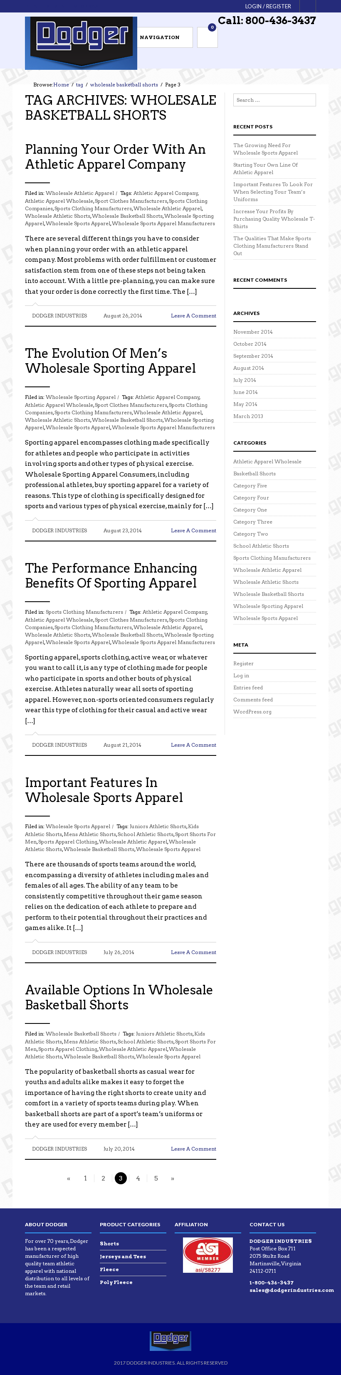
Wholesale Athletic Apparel (80, 193)
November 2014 (253, 332)
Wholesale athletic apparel (167, 208)
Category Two (250, 534)
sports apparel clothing (67, 842)
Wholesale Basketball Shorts (81, 1034)
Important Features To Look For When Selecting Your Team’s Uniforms (273, 191)
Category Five (250, 485)
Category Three (252, 522)
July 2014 (244, 380)
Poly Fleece (116, 1282)
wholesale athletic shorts (57, 216)
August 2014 (248, 368)
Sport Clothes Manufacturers (131, 201)
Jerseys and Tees (123, 1256)
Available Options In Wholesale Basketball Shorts (119, 997)
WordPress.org (252, 711)
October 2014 (250, 344)
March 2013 (248, 416)
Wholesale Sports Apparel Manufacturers (163, 223)
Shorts (109, 1243)
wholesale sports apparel (78, 223)
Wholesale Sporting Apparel (81, 397)
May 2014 (245, 404)
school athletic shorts (145, 834)
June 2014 (245, 392)
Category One (250, 510)
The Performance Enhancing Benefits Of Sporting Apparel (111, 575)
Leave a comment (193, 315)
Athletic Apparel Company (165, 193)
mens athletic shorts (90, 834)
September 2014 (253, 356)
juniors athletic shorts (158, 826)
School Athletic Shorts (261, 546)
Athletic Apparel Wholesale (59, 201)
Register (243, 663)
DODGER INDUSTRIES (59, 315)
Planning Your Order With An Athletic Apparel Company (115, 157)
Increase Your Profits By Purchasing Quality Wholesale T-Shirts (274, 218)
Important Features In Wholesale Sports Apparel (104, 790)
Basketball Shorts (254, 473)
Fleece (109, 1269)
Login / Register (268, 6)
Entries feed (248, 687)
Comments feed (253, 699)
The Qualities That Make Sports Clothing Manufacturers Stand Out (272, 245)
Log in (241, 675)
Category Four (251, 497)
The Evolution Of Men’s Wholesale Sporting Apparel (110, 361)
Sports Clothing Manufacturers (93, 208)
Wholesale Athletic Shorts (266, 582)
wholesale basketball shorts (127, 216)
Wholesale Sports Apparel (78, 826)
